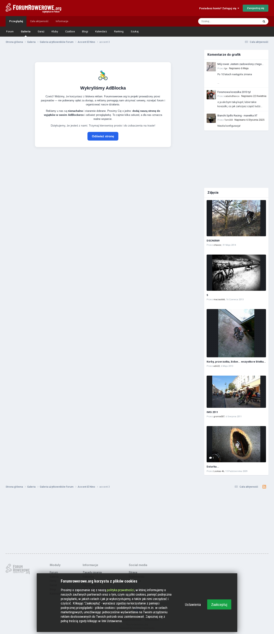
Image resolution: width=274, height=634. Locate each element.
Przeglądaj (16, 21)
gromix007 (218, 416)
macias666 (219, 299)
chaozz (217, 245)
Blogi (85, 31)
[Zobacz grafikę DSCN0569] (236, 218)
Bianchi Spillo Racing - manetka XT (237, 115)
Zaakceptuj (219, 604)
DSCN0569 (213, 240)
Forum (10, 31)
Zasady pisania (92, 572)
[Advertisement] (236, 159)
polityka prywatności (120, 590)
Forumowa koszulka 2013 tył (234, 92)
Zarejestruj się (255, 8)
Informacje (62, 21)
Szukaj (135, 31)
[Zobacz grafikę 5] (236, 273)
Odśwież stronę (103, 136)
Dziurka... (213, 466)
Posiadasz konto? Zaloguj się (218, 8)
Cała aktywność (39, 21)
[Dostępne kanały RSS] (264, 487)
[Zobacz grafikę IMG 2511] (236, 392)
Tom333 (228, 120)
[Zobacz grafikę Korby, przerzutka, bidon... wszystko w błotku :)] (236, 333)
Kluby (55, 31)
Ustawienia (193, 604)
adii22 (216, 366)
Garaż (41, 31)
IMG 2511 (212, 412)
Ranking (119, 31)
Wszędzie (248, 21)
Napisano (239, 68)
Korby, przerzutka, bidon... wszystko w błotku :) (236, 361)
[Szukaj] (264, 21)
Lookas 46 (218, 471)
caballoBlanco (231, 96)
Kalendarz (101, 31)
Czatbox (70, 31)
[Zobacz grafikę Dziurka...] (236, 444)
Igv (225, 68)
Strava (133, 572)
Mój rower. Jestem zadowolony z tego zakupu (239, 64)
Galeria (25, 31)
